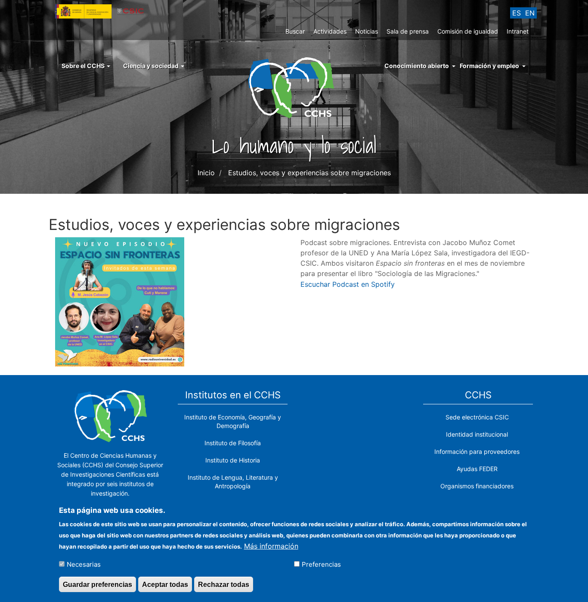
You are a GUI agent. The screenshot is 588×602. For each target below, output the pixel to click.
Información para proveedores (477, 451)
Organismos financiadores (477, 486)
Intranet (518, 31)
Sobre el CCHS (84, 65)
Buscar (295, 31)
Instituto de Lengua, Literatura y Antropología (233, 482)
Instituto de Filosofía (232, 443)
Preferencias (321, 564)
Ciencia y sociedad (151, 65)
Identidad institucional (477, 434)
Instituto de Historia (232, 460)
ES (516, 13)
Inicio (206, 172)
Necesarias (84, 564)
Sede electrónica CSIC (477, 417)
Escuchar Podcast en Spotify (347, 284)
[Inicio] (294, 87)
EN (530, 13)
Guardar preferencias (97, 584)
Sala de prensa (408, 31)
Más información (271, 545)
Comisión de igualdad (467, 31)
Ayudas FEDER (477, 468)
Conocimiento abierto (416, 65)
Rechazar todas (223, 584)
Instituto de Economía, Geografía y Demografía (232, 421)
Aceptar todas (165, 584)
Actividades (330, 31)
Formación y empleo (489, 65)
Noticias (366, 31)
